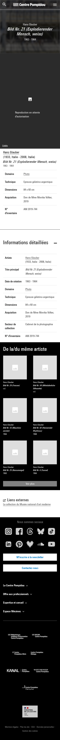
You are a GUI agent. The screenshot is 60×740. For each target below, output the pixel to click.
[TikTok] (51, 532)
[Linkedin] (8, 545)
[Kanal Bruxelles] (20, 673)
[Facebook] (19, 532)
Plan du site (25, 727)
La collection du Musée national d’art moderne (27, 504)
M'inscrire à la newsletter (30, 557)
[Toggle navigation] (55, 4)
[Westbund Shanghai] (43, 673)
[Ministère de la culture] (30, 711)
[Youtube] (51, 545)
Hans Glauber (11, 152)
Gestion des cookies (30, 731)
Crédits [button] (5, 145)
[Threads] (30, 532)
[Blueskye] (40, 532)
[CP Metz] (21, 655)
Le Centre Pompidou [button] (14, 585)
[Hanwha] (30, 690)
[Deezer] (30, 545)
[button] (30, 243)
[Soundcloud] (40, 545)
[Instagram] (8, 532)
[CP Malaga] (39, 655)
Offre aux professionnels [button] (16, 594)
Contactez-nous (30, 568)
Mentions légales (12, 727)
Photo (27, 173)
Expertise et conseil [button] (13, 602)
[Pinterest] (19, 545)
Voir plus (30, 483)
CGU (33, 727)
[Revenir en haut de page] (53, 733)
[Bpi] (20, 638)
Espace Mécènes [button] (12, 611)
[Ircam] (42, 638)
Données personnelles (45, 727)
